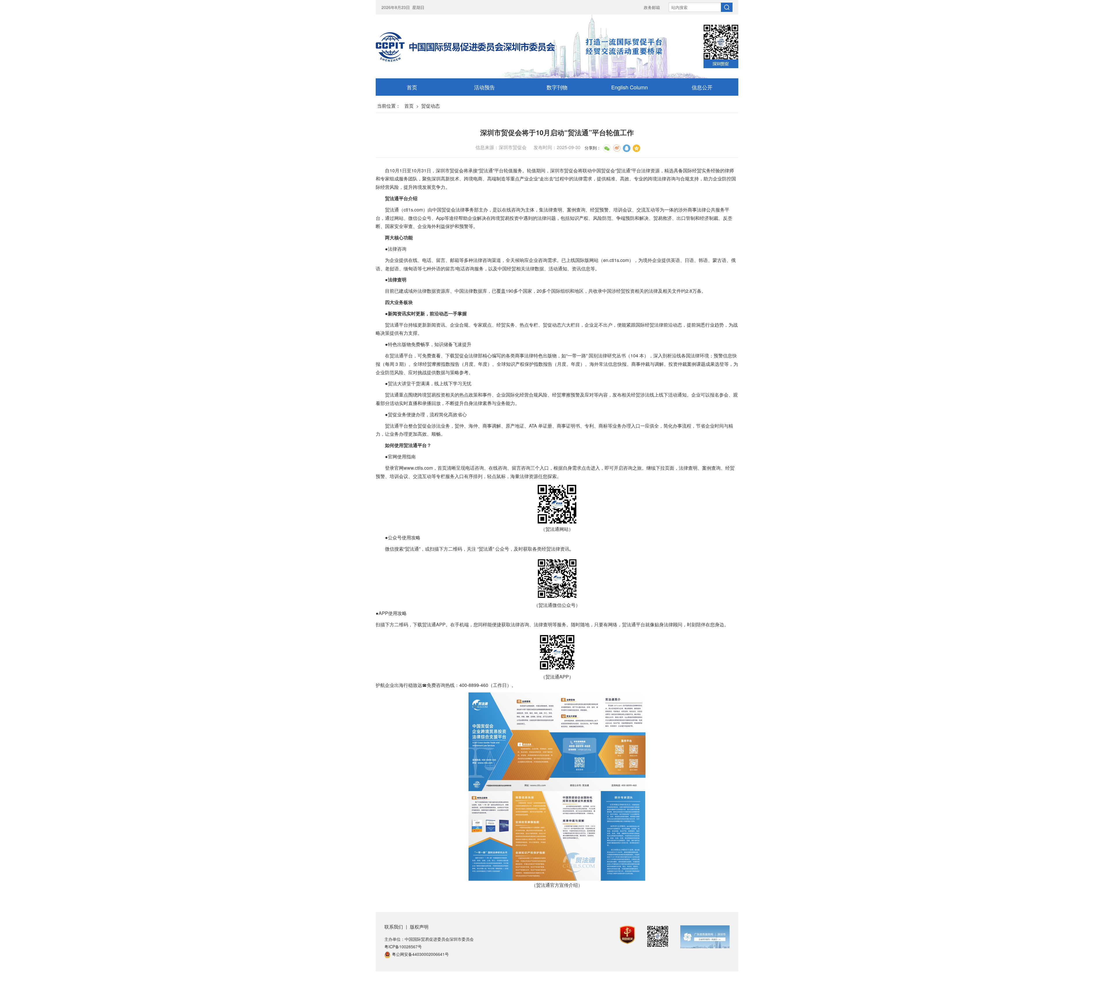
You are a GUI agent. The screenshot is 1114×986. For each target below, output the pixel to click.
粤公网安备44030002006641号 (420, 954)
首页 (412, 87)
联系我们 (393, 926)
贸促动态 (430, 105)
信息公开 (702, 87)
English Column (629, 87)
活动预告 (484, 87)
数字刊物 (557, 87)
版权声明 (419, 926)
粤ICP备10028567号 (403, 946)
